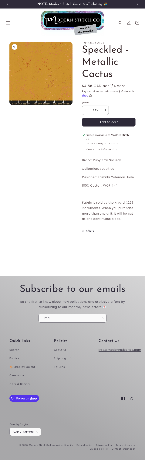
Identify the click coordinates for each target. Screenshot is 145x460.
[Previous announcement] (7, 4)
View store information (102, 149)
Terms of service (126, 445)
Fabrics (14, 358)
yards (85, 102)
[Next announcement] (137, 4)
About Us (60, 350)
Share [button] (90, 231)
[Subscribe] (102, 318)
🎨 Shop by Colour (22, 367)
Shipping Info (63, 358)
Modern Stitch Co (39, 445)
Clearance (16, 375)
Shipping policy (99, 448)
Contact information (124, 448)
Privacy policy (104, 445)
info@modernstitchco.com (120, 350)
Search (14, 350)
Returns (59, 367)
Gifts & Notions (20, 384)
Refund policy (84, 445)
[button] (8, 23)
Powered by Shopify (61, 445)
